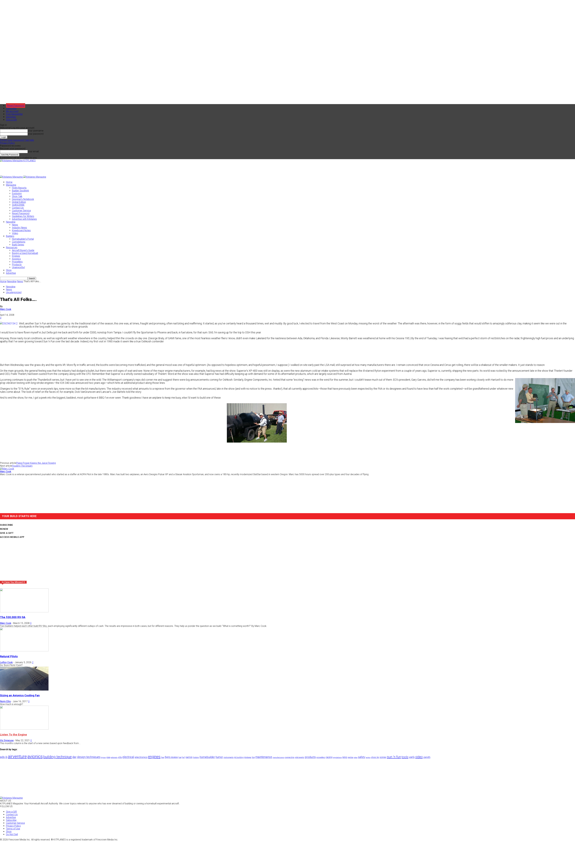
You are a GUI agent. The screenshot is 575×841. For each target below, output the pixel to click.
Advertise (11, 116)
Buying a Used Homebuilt (25, 253)
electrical (128, 757)
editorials (114, 757)
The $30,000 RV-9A (12, 617)
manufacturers (278, 757)
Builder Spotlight (20, 190)
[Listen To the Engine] (24, 728)
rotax (355, 757)
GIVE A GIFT (6, 533)
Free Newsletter (14, 114)
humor (219, 757)
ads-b (3, 757)
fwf (183, 757)
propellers (320, 757)
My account (12, 111)
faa (162, 757)
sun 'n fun (394, 757)
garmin (188, 757)
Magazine (11, 185)
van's (412, 757)
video (419, 757)
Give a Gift (11, 119)
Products (17, 264)
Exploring (17, 193)
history (196, 757)
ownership (289, 757)
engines (154, 757)
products (310, 757)
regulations (337, 757)
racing (329, 757)
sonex (383, 757)
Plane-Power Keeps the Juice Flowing (36, 463)
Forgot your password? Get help (17, 140)
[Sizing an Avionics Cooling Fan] (24, 689)
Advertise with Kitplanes (24, 219)
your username (35, 130)
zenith (426, 757)
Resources (11, 247)
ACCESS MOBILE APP (12, 537)
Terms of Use (13, 828)
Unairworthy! (18, 267)
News (15, 224)
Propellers (17, 261)
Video (15, 233)
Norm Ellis (5, 701)
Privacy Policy (7, 142)
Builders (10, 236)
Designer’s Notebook (23, 199)
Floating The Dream (22, 465)
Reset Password (20, 213)
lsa (253, 757)
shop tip (375, 757)
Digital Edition (19, 202)
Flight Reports (19, 187)
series (368, 757)
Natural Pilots (9, 656)
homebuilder (207, 757)
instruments (229, 757)
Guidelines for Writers (23, 216)
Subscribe (11, 108)
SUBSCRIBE (18, 204)
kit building (239, 757)
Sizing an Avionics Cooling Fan (20, 695)
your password (35, 133)
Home (9, 182)
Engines (16, 256)
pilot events (299, 757)
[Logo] (11, 176)
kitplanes (247, 757)
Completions (18, 241)
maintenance (263, 757)
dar (74, 757)
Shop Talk (17, 196)
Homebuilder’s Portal (23, 239)
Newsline (10, 221)
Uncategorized (13, 292)
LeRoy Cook (6, 662)
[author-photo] (7, 468)
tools (405, 757)
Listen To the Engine (13, 734)
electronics (141, 757)
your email (33, 151)
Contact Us (18, 207)
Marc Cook (5, 309)
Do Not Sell (12, 834)
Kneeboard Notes (21, 230)
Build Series (18, 244)
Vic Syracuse (7, 740)
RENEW (4, 529)
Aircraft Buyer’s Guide (23, 250)
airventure (17, 756)
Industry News (19, 227)
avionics (35, 756)
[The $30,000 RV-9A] (24, 611)
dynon (103, 757)
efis (120, 757)
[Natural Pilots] (24, 650)
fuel (179, 757)
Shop (9, 270)
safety (361, 757)
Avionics (16, 258)
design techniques (88, 757)
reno (344, 757)
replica (350, 757)
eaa (108, 757)
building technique (57, 757)
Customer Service (21, 210)
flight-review (171, 757)
